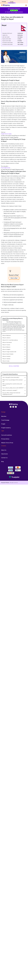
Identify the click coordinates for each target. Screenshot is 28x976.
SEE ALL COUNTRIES (14, 366)
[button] (14, 335)
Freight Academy (6, 427)
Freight (3, 424)
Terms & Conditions (6, 435)
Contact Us (4, 457)
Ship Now (3, 416)
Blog (2, 461)
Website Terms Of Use (7, 442)
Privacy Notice (5, 439)
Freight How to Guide (6, 133)
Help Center (4, 453)
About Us (3, 450)
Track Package (5, 420)
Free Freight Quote (5, 167)
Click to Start (14, 278)
